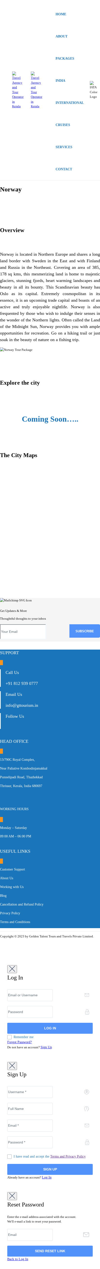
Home (61, 14)
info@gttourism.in (22, 705)
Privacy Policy (10, 913)
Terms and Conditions (15, 922)
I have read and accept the (50, 1156)
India (60, 80)
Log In (46, 1177)
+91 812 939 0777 (22, 683)
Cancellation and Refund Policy (21, 904)
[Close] (12, 969)
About (61, 36)
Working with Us (12, 887)
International (70, 103)
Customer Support (12, 869)
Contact (64, 169)
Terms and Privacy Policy (68, 1156)
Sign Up (46, 1047)
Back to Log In (17, 1259)
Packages (65, 58)
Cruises (63, 125)
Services (64, 147)
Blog (3, 895)
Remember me (23, 1037)
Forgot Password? (19, 1042)
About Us (6, 878)
